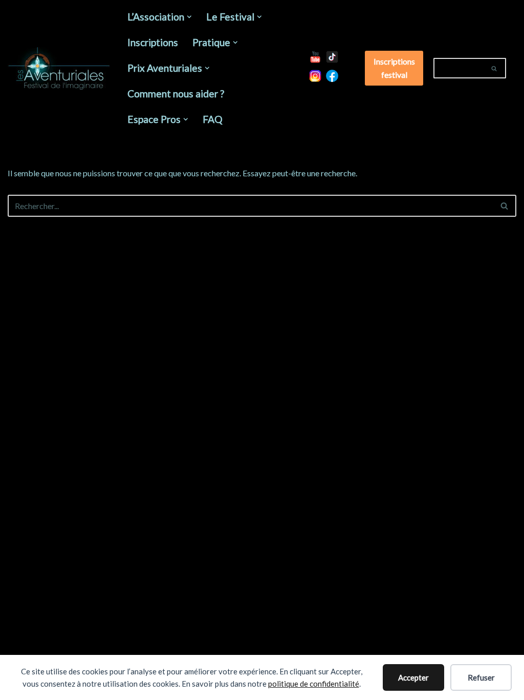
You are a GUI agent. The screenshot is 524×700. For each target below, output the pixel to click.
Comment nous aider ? (175, 93)
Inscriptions (152, 42)
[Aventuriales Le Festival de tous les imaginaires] (59, 68)
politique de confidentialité (313, 683)
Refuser (481, 677)
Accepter (413, 677)
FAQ (213, 119)
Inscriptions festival (394, 67)
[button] (189, 16)
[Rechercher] (494, 68)
